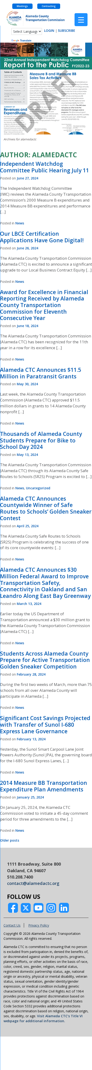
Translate (25, 40)
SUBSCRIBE (66, 30)
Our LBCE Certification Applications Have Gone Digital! (42, 237)
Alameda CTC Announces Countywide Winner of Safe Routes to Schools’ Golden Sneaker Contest (46, 508)
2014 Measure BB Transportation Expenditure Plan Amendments (43, 786)
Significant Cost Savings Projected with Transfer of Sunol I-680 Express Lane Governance (45, 724)
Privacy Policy (38, 925)
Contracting (48, 6)
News (19, 223)
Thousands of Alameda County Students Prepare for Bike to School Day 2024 (41, 440)
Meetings (22, 6)
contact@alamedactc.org (33, 883)
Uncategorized (38, 488)
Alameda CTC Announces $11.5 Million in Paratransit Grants (40, 373)
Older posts (9, 840)
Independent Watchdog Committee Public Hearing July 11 (44, 167)
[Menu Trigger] (81, 19)
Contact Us (12, 925)
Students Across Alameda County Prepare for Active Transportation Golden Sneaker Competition (45, 660)
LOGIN (49, 30)
